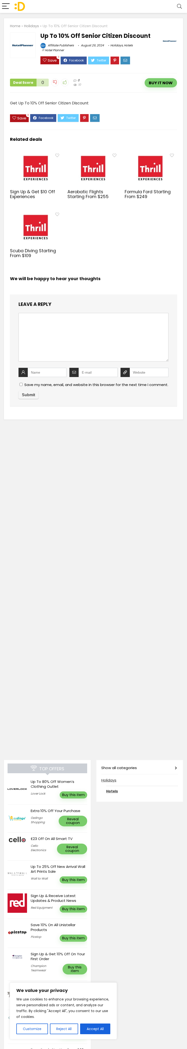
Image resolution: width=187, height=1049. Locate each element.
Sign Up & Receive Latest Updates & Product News (53, 898)
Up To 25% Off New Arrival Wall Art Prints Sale (58, 869)
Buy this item (73, 794)
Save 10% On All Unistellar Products (53, 927)
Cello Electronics (38, 848)
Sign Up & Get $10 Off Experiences (32, 194)
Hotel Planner (54, 50)
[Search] (179, 6)
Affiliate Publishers (60, 45)
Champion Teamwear (38, 968)
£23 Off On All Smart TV (52, 838)
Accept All (95, 1028)
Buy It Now (161, 83)
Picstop (36, 937)
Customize (32, 1028)
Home (15, 26)
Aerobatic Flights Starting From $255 (88, 194)
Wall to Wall (39, 878)
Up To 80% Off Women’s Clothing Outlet (52, 784)
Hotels (128, 45)
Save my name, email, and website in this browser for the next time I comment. (96, 384)
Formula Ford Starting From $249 (148, 194)
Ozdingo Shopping (38, 820)
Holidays (31, 26)
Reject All (64, 1028)
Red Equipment (41, 908)
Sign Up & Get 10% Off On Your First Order (58, 956)
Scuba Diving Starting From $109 (33, 253)
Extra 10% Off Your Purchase (55, 810)
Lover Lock (38, 793)
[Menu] (6, 6)
